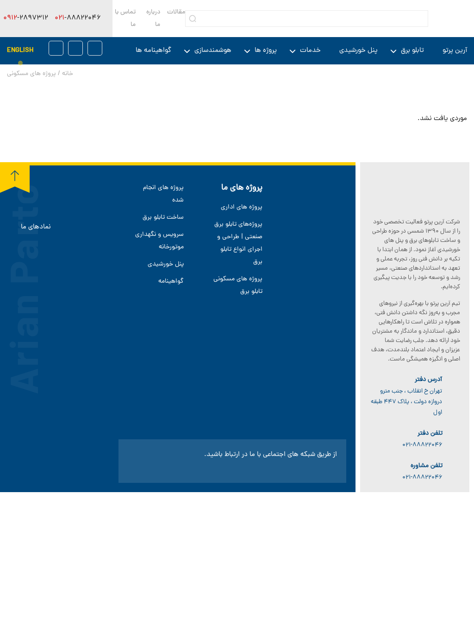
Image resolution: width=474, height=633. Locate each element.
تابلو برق (412, 50)
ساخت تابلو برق (163, 217)
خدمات (310, 50)
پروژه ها (266, 50)
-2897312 (25, 18)
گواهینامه (171, 281)
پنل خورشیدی (358, 50)
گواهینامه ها (153, 50)
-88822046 (78, 18)
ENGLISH (20, 50)
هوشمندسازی (212, 50)
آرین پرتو (455, 50)
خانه (67, 74)
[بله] (56, 48)
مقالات (176, 12)
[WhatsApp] (75, 48)
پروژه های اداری (241, 207)
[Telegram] (94, 48)
